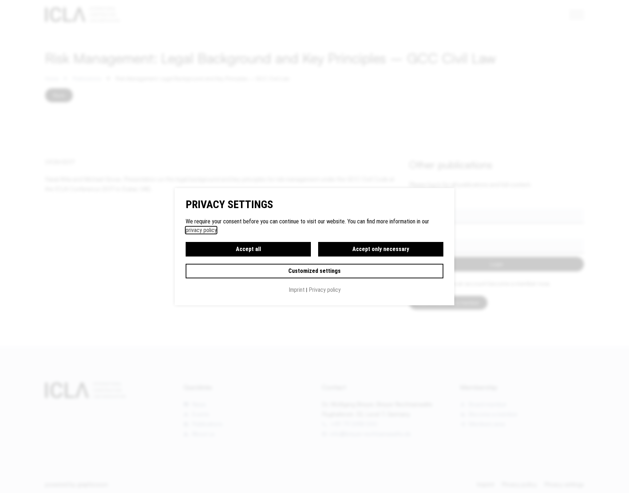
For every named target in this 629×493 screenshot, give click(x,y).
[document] (314, 246)
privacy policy (201, 230)
